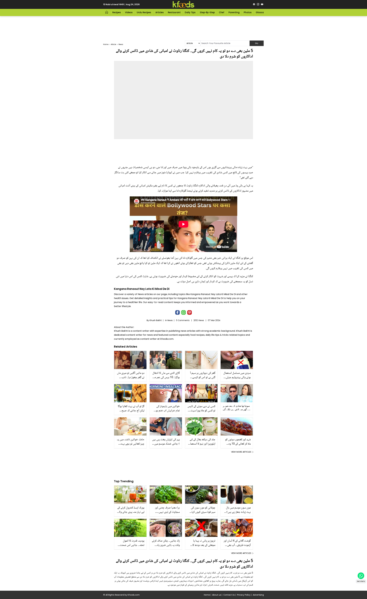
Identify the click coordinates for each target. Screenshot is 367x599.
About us (216, 594)
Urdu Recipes (144, 12)
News (170, 320)
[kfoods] (183, 4)
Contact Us (229, 594)
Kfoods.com (134, 594)
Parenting (234, 12)
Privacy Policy (243, 594)
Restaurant (174, 12)
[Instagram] (258, 4)
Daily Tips (190, 12)
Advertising (258, 594)
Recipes (116, 12)
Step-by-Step (207, 12)
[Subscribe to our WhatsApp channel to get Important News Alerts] (361, 575)
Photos (248, 12)
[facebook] (254, 4)
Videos (129, 12)
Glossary (261, 12)
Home (207, 594)
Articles (159, 12)
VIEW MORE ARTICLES (241, 451)
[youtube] (262, 4)
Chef (221, 12)
